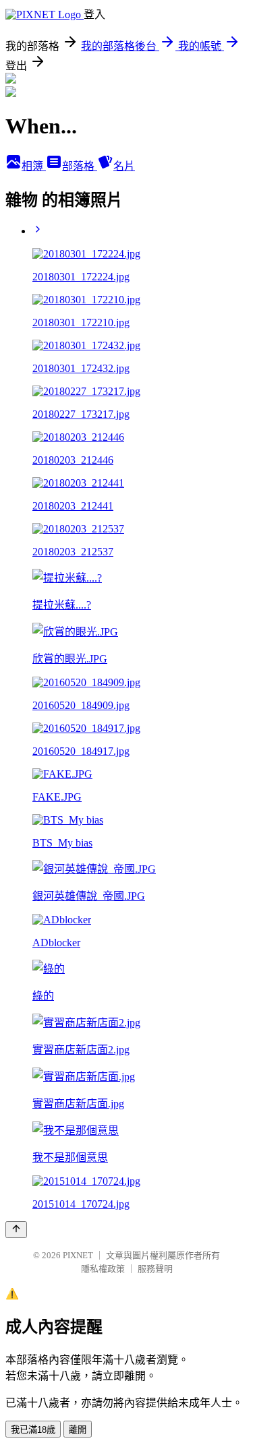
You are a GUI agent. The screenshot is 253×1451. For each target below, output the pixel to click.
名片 (124, 166)
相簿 (34, 166)
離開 (77, 1430)
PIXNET (78, 1255)
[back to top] (16, 1229)
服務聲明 (155, 1269)
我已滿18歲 (33, 1430)
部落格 (79, 166)
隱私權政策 (103, 1269)
